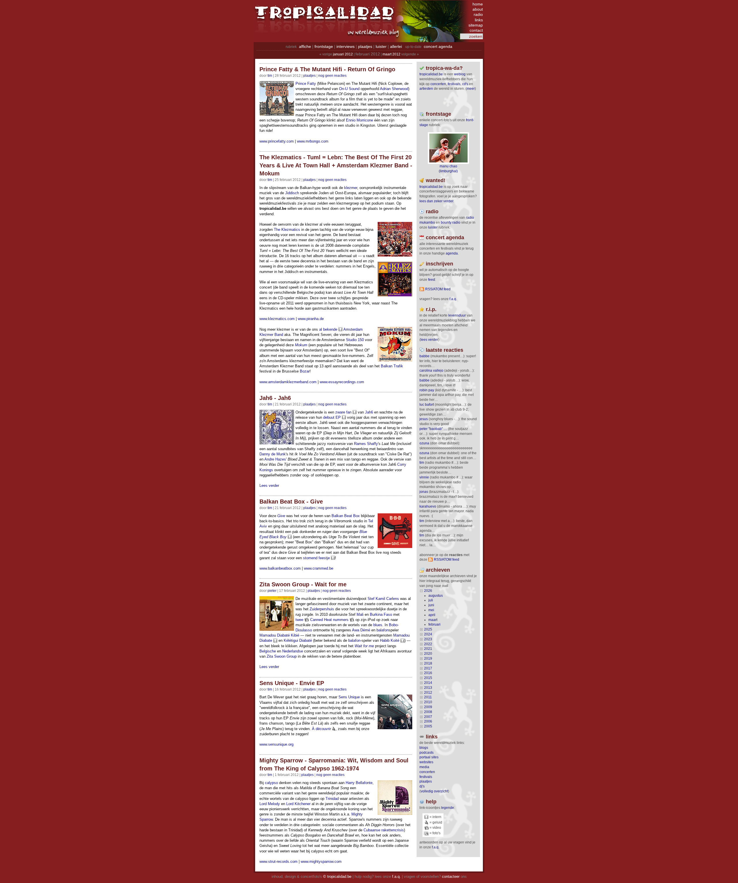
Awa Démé (361, 630)
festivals (454, 84)
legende (447, 808)
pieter (272, 591)
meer (471, 89)
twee (299, 620)
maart (432, 620)
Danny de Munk (272, 454)
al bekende (328, 329)
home (477, 4)
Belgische (267, 651)
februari (434, 624)
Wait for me (364, 646)
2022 (428, 644)
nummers (341, 620)
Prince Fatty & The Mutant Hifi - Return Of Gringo (327, 69)
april (431, 615)
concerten (438, 84)
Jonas (423, 492)
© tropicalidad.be (337, 876)
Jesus (423, 419)
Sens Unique (349, 697)
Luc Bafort (426, 405)
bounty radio (450, 222)
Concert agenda (445, 237)
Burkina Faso (381, 614)
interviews (345, 46)
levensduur (457, 315)
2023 (428, 639)
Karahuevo (427, 506)
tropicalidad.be (431, 74)
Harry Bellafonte (359, 783)
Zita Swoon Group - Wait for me (303, 584)
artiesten (426, 89)
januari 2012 (343, 54)
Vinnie (424, 477)
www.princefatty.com (276, 141)
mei (431, 610)
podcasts (426, 753)
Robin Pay (426, 390)
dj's (422, 786)
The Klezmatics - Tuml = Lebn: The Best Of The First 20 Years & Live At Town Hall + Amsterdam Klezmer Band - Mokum (335, 165)
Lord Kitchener (298, 804)
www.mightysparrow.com (321, 861)
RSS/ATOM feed (438, 289)
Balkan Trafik (392, 366)
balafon (382, 630)
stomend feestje (316, 558)
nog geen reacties (332, 76)
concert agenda (438, 46)
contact (476, 30)
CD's (465, 84)
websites (426, 762)
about (477, 9)
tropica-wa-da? (444, 68)
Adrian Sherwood (394, 89)
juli (430, 600)
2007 (428, 717)
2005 (428, 726)
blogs (423, 748)
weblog (460, 74)
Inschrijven (439, 264)
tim (421, 463)
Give (281, 516)
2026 (428, 591)
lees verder (429, 340)
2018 (428, 663)
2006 (428, 721)
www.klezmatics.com (277, 319)
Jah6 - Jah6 (275, 398)
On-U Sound (349, 89)
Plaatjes (309, 76)
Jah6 (369, 412)
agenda (452, 253)
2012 (428, 693)
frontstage (324, 46)
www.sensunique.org (276, 744)
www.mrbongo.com (312, 141)
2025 (428, 629)
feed (431, 280)
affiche (305, 46)
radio (478, 14)
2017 (428, 668)
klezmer (350, 188)
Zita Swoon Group (282, 656)
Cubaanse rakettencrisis (384, 830)
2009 (428, 707)
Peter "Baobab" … (433, 429)
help (431, 802)
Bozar (305, 371)
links (479, 20)
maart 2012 (391, 54)
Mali (360, 614)
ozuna (424, 443)
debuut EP (332, 417)
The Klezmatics (287, 229)
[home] (326, 15)
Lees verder (269, 485)
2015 (428, 678)
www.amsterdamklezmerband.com (288, 382)
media (424, 767)
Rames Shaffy (366, 443)
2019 (428, 658)
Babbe (424, 356)
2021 (428, 649)
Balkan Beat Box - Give (291, 501)
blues (377, 625)
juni (431, 605)
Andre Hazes (275, 459)
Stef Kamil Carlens (383, 598)
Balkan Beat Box (346, 516)
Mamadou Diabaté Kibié (279, 635)
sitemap (475, 25)
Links (432, 737)
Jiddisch (292, 193)
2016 (428, 673)
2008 (428, 712)
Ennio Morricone (359, 120)
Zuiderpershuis (322, 609)
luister (381, 46)
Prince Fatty (305, 83)
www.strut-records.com (278, 861)
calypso (271, 783)
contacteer (451, 876)
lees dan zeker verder (436, 201)
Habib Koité (389, 640)
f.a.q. (435, 847)
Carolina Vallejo (431, 370)
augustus (435, 596)
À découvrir (321, 729)
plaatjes (365, 46)
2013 (428, 688)
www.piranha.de (311, 319)
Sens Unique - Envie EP (291, 683)
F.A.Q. (453, 299)
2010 (428, 702)
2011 (428, 697)
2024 (428, 634)
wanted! (435, 180)
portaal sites (428, 757)
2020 (428, 654)
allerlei (396, 46)
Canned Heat (321, 620)
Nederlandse (292, 651)
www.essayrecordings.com (342, 382)
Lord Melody (269, 804)
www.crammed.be (318, 568)
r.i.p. (431, 309)
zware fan (343, 412)
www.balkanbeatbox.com (280, 568)
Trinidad (332, 798)
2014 (428, 683)
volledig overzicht (434, 791)
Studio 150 (355, 340)
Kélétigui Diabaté (298, 640)
